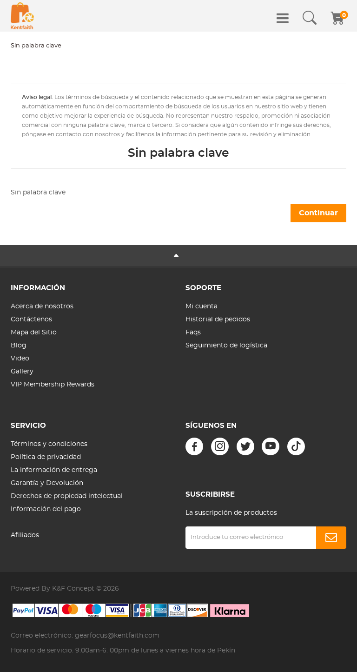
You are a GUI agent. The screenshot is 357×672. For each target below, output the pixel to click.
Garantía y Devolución (47, 483)
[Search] (310, 18)
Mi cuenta (201, 306)
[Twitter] (245, 446)
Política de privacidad (46, 457)
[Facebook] (194, 446)
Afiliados (25, 535)
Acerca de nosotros (42, 306)
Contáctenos (31, 319)
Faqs (193, 332)
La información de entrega (54, 470)
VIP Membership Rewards (52, 384)
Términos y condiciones (49, 444)
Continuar (318, 213)
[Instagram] (220, 446)
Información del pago (46, 509)
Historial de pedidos (217, 319)
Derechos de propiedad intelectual (67, 496)
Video (20, 358)
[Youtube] (270, 446)
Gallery (22, 371)
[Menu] (283, 18)
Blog (18, 345)
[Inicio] (22, 15)
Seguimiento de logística (226, 345)
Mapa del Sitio (34, 332)
